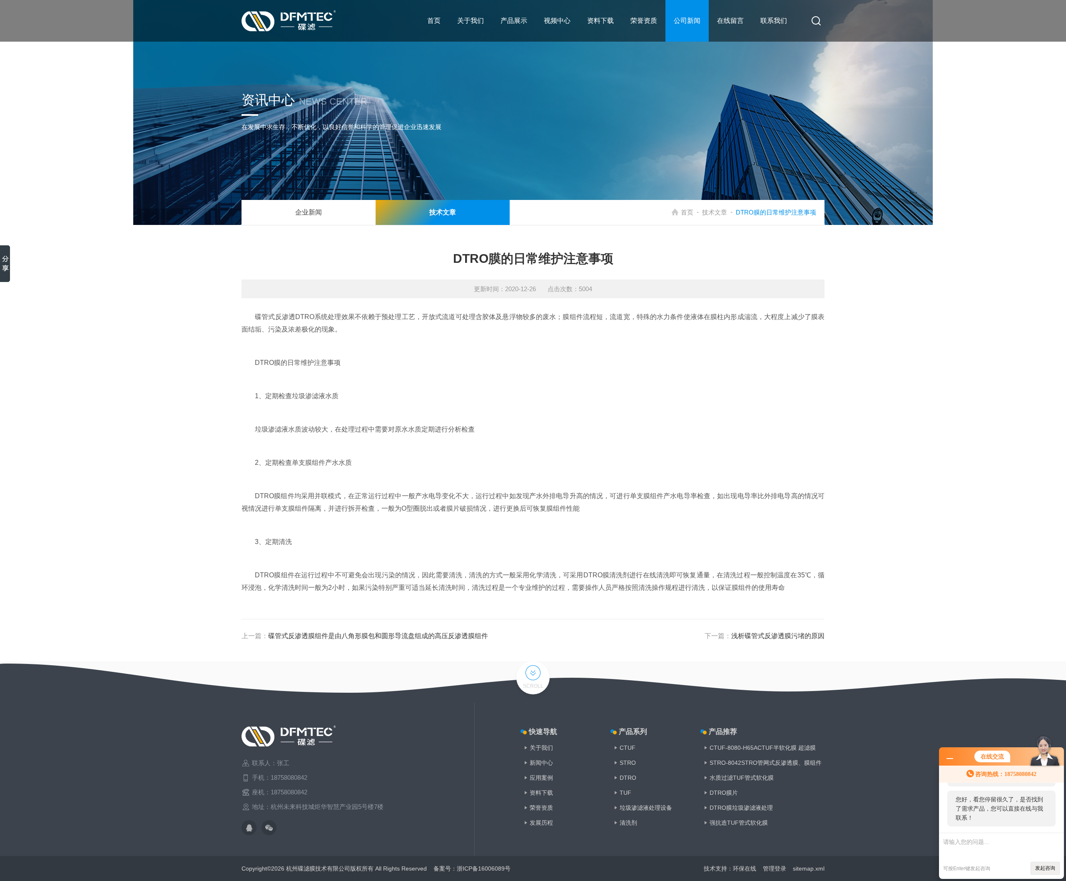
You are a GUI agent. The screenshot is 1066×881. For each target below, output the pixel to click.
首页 (434, 20)
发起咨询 (1045, 868)
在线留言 (730, 20)
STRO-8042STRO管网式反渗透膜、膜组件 (766, 762)
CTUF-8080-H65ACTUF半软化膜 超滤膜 (763, 747)
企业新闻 (308, 212)
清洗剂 (628, 822)
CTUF (627, 747)
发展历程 (541, 822)
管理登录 (774, 868)
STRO (628, 762)
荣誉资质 (643, 20)
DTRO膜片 (724, 792)
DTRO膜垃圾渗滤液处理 (741, 807)
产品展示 (514, 20)
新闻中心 (541, 762)
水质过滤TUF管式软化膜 (742, 777)
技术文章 (714, 212)
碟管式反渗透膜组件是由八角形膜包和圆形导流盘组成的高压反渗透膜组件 (378, 635)
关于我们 (470, 20)
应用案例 (541, 777)
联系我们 (773, 20)
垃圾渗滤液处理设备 (646, 807)
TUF (625, 792)
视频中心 (557, 20)
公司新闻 (687, 20)
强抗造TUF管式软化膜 (739, 822)
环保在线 (744, 868)
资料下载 (600, 20)
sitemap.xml (808, 868)
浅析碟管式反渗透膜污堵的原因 (777, 635)
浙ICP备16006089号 (484, 868)
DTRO (628, 777)
